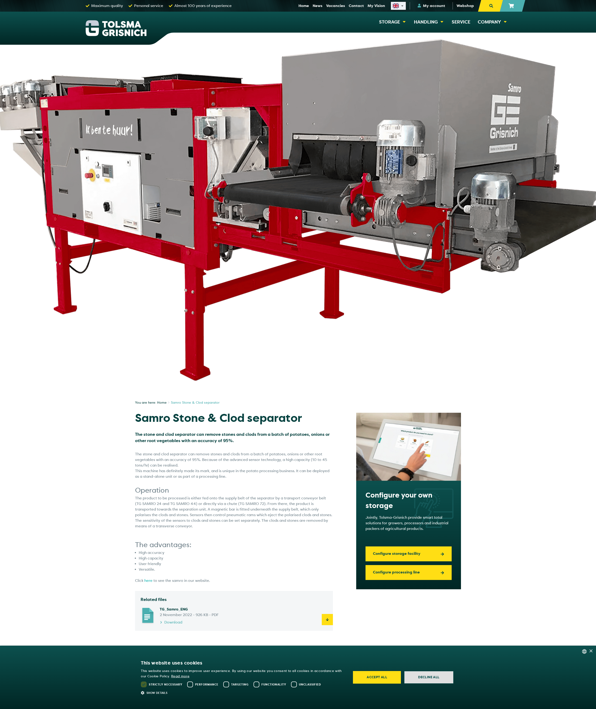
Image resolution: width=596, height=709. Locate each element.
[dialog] (298, 677)
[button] (243, 692)
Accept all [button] (377, 677)
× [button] (591, 651)
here (148, 580)
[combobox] (584, 651)
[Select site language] (398, 6)
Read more (180, 676)
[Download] (327, 619)
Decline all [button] (428, 677)
